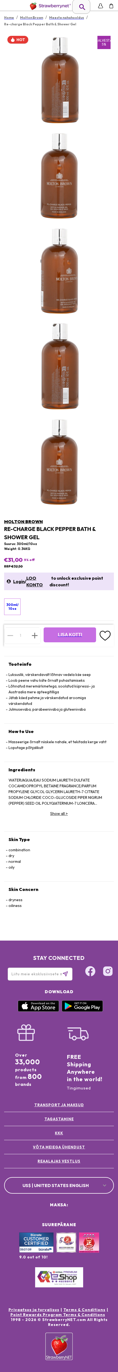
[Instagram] (108, 972)
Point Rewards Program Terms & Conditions (57, 1314)
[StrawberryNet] (49, 6)
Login (19, 581)
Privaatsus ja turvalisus (34, 1309)
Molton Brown (23, 521)
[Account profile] (100, 6)
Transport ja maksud (59, 1105)
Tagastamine (59, 1119)
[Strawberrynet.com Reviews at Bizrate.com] (36, 1251)
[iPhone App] (38, 1010)
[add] (35, 635)
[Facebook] (90, 972)
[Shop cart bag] (111, 6)
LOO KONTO (34, 581)
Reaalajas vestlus (59, 1161)
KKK (59, 1133)
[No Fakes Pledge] (89, 1248)
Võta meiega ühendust (59, 1147)
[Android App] (82, 1010)
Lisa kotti (70, 634)
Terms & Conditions (84, 1309)
